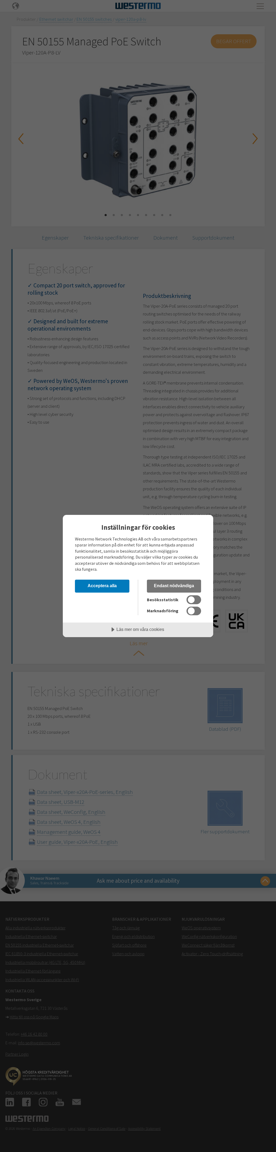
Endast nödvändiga (174, 585)
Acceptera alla (102, 585)
